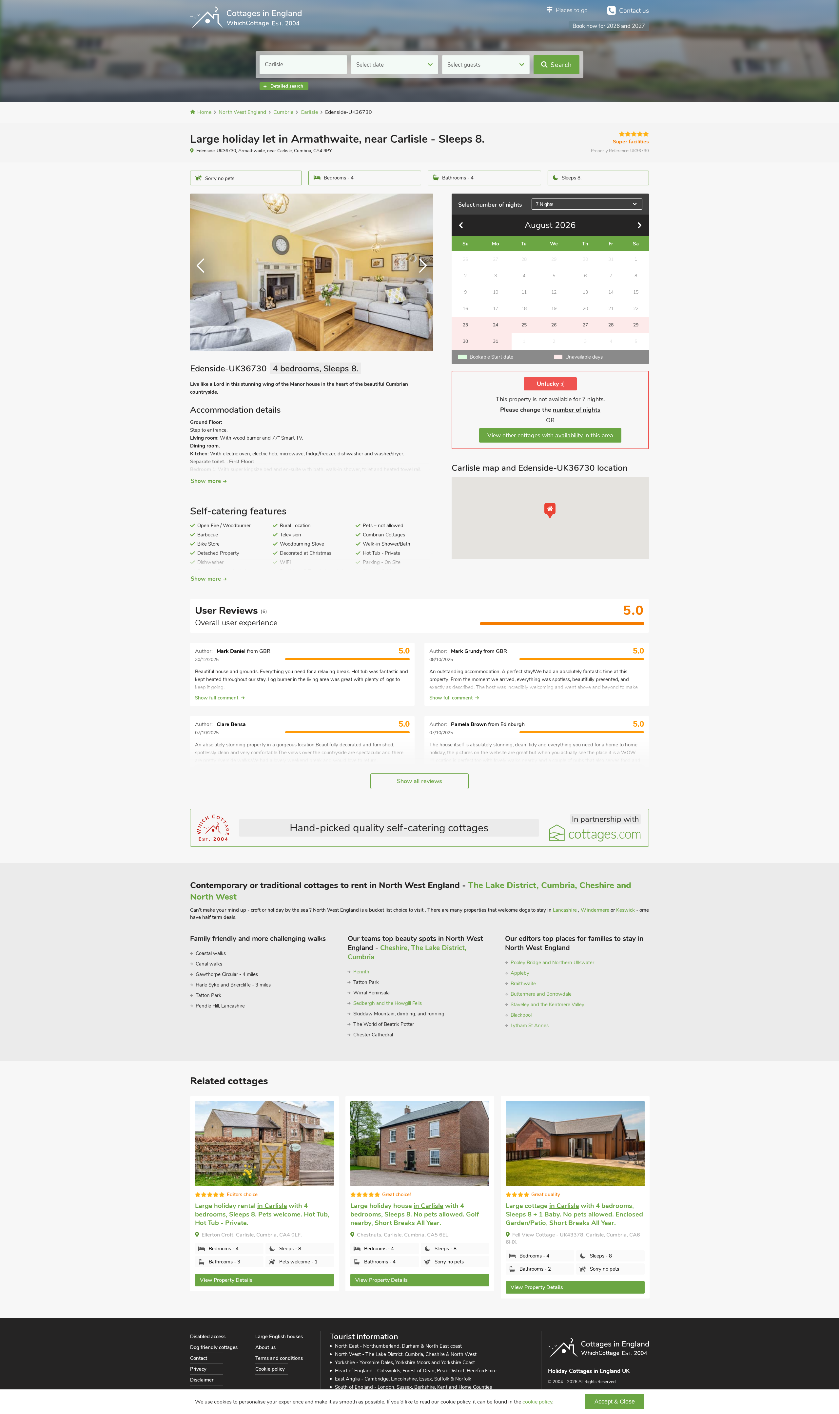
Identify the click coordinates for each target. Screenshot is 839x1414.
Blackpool (521, 1015)
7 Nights (545, 204)
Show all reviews (419, 781)
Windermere (595, 910)
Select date (370, 65)
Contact (198, 1358)
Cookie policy (270, 1369)
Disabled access (207, 1336)
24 (495, 325)
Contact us (634, 11)
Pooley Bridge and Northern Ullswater (552, 962)
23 (465, 325)
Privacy (198, 1369)
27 (585, 325)
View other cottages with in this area (550, 435)
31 (495, 341)
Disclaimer (201, 1380)
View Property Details (226, 1280)
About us (265, 1347)
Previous (203, 272)
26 (553, 325)
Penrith (361, 971)
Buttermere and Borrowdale (541, 994)
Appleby (520, 973)
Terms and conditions (279, 1358)
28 (611, 325)
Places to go (572, 10)
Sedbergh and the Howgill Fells (387, 1003)
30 (465, 341)
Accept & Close (615, 1401)
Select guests (463, 65)
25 (524, 325)
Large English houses (279, 1336)
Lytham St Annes (530, 1025)
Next (420, 272)
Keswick (625, 910)
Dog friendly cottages (214, 1347)
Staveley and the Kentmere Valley (547, 1004)
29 (635, 325)
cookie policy (537, 1401)
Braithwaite (523, 983)
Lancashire (565, 910)
